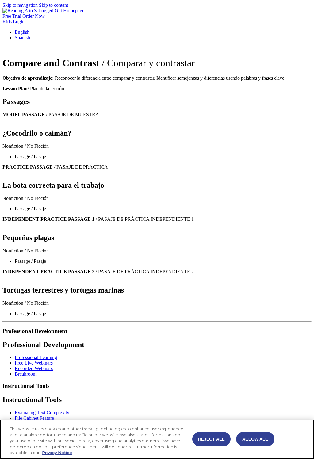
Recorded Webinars (34, 368)
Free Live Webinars (34, 362)
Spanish (22, 37)
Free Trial (11, 16)
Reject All (211, 439)
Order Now (33, 16)
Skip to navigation (20, 5)
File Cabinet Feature (34, 418)
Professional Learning (36, 357)
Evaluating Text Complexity (42, 412)
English (22, 32)
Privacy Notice (57, 452)
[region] (157, 439)
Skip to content (53, 5)
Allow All (255, 439)
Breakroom (25, 374)
